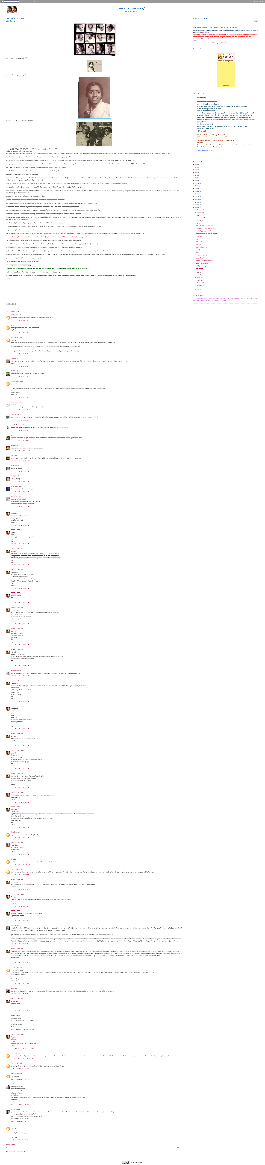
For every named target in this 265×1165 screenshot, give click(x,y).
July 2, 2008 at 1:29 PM (20, 921)
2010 (196, 202)
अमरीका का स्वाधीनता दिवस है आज (204, 261)
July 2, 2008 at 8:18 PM (20, 963)
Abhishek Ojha (15, 371)
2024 (196, 164)
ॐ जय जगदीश (199, 236)
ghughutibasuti (15, 325)
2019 (196, 178)
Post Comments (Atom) (20, 1152)
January (199, 285)
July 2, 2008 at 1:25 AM (20, 461)
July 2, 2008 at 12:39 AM (20, 451)
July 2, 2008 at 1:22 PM (20, 889)
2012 (196, 197)
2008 (196, 207)
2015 (196, 188)
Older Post (179, 1148)
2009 (196, 205)
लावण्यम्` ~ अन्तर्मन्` (15, 511)
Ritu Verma (14, 1053)
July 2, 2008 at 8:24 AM (20, 645)
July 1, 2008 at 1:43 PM (20, 320)
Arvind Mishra (15, 1063)
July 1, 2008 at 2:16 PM (20, 354)
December (200, 210)
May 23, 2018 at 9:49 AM (20, 1121)
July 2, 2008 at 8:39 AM (20, 787)
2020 (196, 175)
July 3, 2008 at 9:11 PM (20, 1010)
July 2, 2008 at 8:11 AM (20, 525)
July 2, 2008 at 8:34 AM (20, 745)
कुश (12, 435)
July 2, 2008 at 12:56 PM (20, 875)
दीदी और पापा (199, 269)
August (199, 220)
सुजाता (12, 455)
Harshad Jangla (15, 381)
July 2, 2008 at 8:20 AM (20, 588)
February (199, 283)
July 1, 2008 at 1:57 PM (20, 333)
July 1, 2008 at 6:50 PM (20, 410)
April (198, 277)
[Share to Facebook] (13, 304)
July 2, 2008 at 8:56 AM (20, 854)
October (199, 215)
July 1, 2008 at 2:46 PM (20, 366)
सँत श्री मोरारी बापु (200, 250)
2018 (196, 180)
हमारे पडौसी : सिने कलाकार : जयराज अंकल (206, 258)
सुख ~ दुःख (199, 242)
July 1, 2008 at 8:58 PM (20, 430)
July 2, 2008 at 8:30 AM (20, 701)
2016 (196, 186)
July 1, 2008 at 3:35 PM (20, 376)
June (198, 272)
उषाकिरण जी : (199, 244)
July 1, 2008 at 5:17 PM (20, 397)
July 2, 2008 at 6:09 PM (20, 944)
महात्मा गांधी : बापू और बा (202, 263)
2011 (196, 199)
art (11, 859)
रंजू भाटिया (13, 832)
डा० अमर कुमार (14, 496)
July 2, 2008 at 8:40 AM (20, 802)
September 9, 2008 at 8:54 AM (22, 1029)
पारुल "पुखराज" (15, 486)
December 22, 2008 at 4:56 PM (22, 1048)
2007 (196, 289)
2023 (196, 167)
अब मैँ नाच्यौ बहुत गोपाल (201, 247)
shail (12, 1084)
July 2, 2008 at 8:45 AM (20, 827)
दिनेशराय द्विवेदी (14, 315)
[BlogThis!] (9, 304)
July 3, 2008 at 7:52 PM (20, 994)
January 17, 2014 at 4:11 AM (22, 1058)
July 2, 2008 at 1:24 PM (20, 906)
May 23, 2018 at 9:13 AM (20, 1069)
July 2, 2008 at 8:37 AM (20, 769)
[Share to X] (11, 304)
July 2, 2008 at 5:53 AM (20, 492)
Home (94, 1148)
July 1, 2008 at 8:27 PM (20, 420)
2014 (196, 191)
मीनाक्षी (12, 988)
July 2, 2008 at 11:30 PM (20, 984)
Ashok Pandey (15, 869)
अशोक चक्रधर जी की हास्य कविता (204, 226)
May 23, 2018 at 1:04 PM (20, 1140)
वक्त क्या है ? (199, 239)
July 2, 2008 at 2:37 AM (20, 471)
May (198, 275)
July (198, 223)
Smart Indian (14, 402)
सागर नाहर (13, 1109)
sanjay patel (14, 925)
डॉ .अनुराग (13, 466)
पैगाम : (197, 253)
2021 (196, 172)
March (199, 280)
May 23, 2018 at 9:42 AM (20, 1104)
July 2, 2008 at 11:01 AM (20, 864)
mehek (13, 445)
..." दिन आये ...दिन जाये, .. (202, 255)
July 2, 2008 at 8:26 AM (20, 666)
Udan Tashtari (15, 414)
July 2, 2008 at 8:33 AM (20, 729)
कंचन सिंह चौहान (15, 670)
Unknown (13, 1126)
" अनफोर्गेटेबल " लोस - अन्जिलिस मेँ (204, 231)
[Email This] (7, 304)
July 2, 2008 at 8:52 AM (20, 838)
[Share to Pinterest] (15, 304)
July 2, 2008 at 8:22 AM (20, 624)
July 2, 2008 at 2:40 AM (20, 481)
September (200, 218)
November (200, 212)
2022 (196, 170)
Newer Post (9, 1148)
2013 (196, 194)
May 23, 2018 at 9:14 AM (20, 1079)
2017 (196, 183)
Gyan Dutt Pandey (16, 425)
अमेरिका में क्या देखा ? (201, 266)
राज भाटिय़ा (13, 358)
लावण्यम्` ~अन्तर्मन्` (132, 8)
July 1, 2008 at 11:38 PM (20, 440)
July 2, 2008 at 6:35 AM (20, 506)
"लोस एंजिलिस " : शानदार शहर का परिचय (206, 228)
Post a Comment (10, 1144)
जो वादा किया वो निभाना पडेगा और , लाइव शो (206, 234)
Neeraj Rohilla (15, 337)
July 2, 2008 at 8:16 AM (20, 544)
